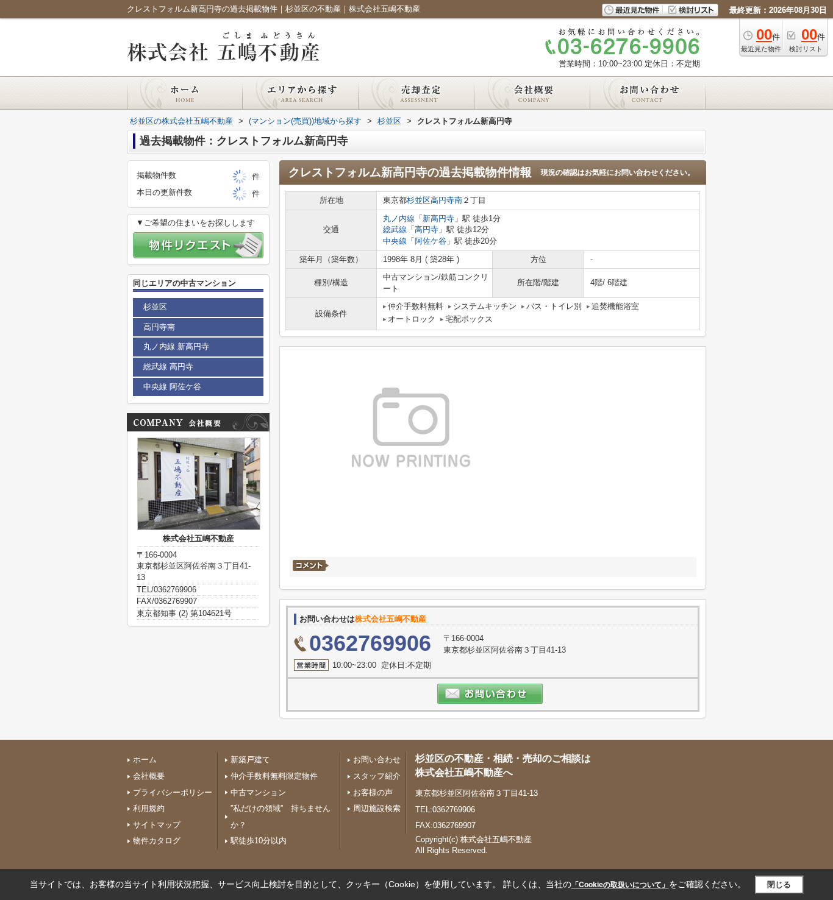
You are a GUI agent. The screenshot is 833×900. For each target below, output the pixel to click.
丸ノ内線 (399, 218)
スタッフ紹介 (377, 776)
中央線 (395, 241)
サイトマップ (157, 824)
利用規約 (149, 808)
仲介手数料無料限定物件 (274, 776)
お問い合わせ (377, 759)
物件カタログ (157, 840)
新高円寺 (438, 218)
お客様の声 (373, 792)
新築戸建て (250, 759)
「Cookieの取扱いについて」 (620, 885)
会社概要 (149, 776)
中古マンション (258, 792)
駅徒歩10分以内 (259, 840)
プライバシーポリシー (172, 792)
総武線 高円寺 (168, 366)
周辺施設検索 (377, 808)
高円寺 (426, 229)
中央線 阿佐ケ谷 (172, 386)
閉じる (779, 883)
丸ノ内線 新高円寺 (176, 346)
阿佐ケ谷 (430, 241)
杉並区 (419, 200)
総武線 (395, 229)
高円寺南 (446, 200)
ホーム (145, 759)
